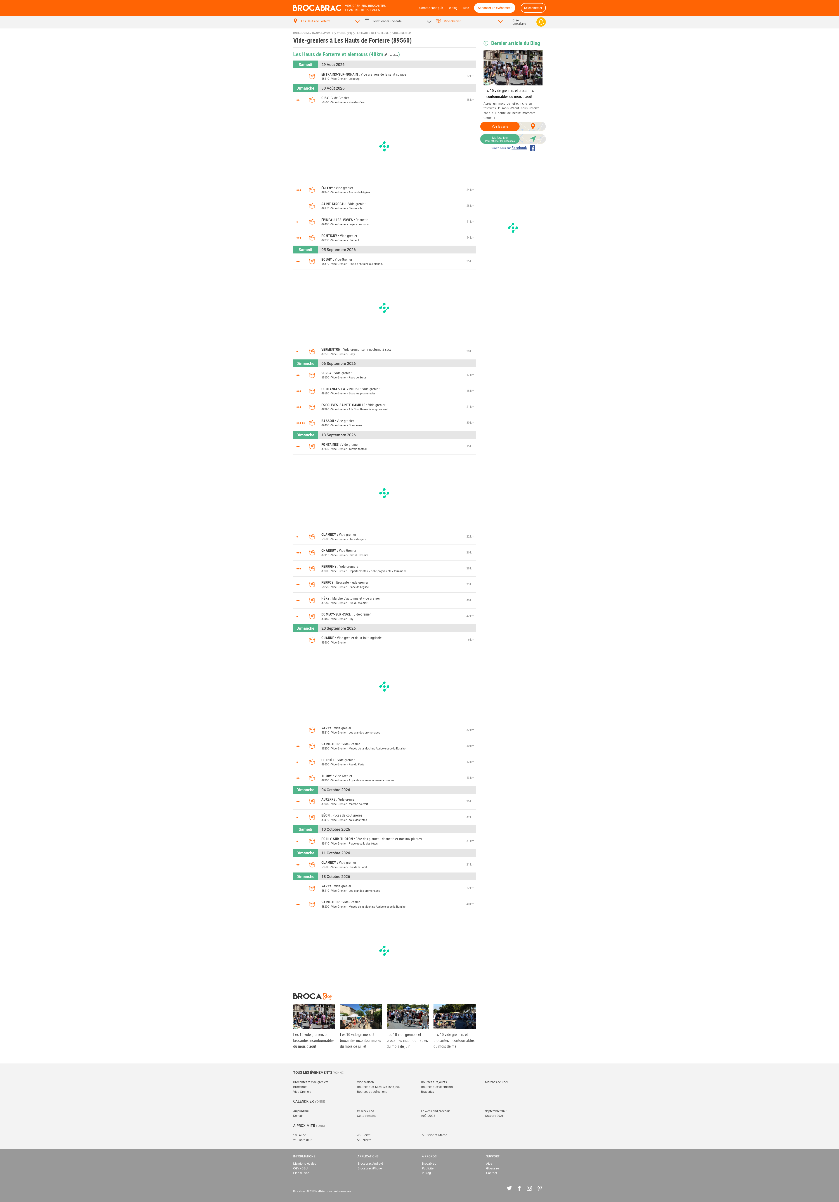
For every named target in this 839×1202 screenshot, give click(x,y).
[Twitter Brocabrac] (512, 1191)
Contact (491, 1173)
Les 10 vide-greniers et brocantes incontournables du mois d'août (509, 93)
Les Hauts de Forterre (372, 33)
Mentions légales (304, 1163)
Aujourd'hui (301, 1111)
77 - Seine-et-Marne (434, 1135)
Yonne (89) (344, 33)
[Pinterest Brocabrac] (543, 1191)
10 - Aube (299, 1135)
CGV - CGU (300, 1168)
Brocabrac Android (370, 1163)
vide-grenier (401, 33)
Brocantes (300, 1087)
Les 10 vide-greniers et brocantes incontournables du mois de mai (454, 1040)
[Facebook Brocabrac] (522, 1191)
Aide (466, 8)
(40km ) (384, 54)
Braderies (427, 1091)
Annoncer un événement (495, 8)
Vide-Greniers (302, 1091)
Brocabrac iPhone (369, 1168)
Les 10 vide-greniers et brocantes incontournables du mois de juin (407, 1040)
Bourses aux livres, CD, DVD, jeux (378, 1087)
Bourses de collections (372, 1091)
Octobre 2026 (494, 1116)
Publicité (427, 1168)
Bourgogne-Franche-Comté (313, 33)
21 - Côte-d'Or (302, 1140)
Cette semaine (366, 1116)
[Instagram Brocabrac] (532, 1191)
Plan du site (301, 1173)
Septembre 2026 (496, 1111)
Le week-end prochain (436, 1111)
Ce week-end (365, 1111)
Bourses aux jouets (434, 1082)
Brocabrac (429, 1163)
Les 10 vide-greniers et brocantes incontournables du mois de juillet (360, 1040)
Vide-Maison (365, 1082)
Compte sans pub (431, 8)
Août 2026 (428, 1116)
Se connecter (533, 8)
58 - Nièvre (364, 1140)
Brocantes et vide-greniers (310, 1082)
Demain (298, 1116)
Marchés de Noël (496, 1082)
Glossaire (492, 1168)
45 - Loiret (364, 1135)
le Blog (453, 8)
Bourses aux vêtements (437, 1087)
